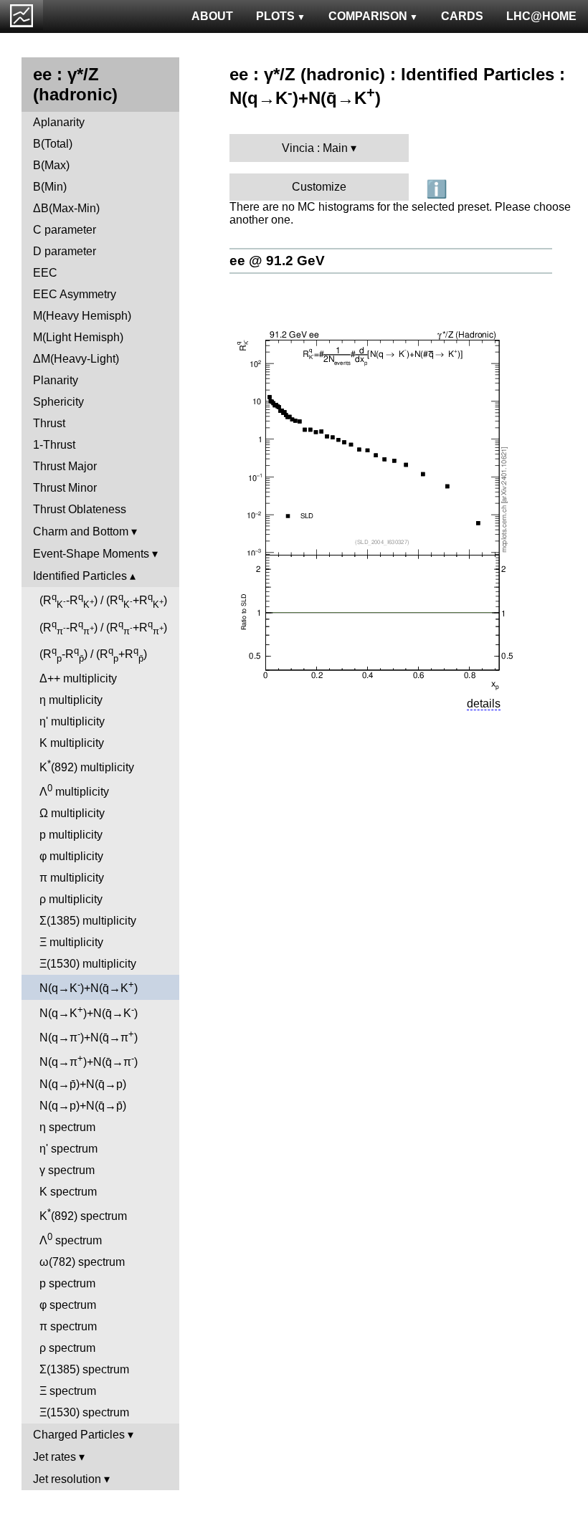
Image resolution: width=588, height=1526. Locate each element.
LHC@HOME (541, 16)
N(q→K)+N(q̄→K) (88, 986)
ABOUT (212, 16)
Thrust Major (65, 466)
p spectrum (67, 1283)
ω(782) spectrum (82, 1262)
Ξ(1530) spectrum (84, 1412)
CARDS (462, 16)
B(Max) (51, 165)
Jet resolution (67, 1479)
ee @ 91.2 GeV (277, 260)
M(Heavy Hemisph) (82, 316)
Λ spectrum (70, 1238)
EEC (45, 273)
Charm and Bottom (80, 531)
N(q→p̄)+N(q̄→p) (82, 1084)
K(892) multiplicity (86, 765)
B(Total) (52, 144)
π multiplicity (71, 878)
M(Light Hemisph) (78, 337)
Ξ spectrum (67, 1391)
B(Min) (50, 187)
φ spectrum (67, 1305)
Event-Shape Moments (91, 554)
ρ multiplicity (71, 899)
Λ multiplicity (74, 790)
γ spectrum (67, 1170)
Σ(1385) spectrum (84, 1369)
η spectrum (67, 1127)
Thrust (49, 423)
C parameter (64, 230)
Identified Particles (80, 576)
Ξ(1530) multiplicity (87, 964)
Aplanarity (59, 122)
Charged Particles (79, 1435)
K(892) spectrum (83, 1214)
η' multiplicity (72, 721)
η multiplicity (71, 700)
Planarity (55, 380)
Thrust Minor (65, 488)
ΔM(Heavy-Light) (76, 359)
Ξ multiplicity (71, 942)
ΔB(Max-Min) (66, 208)
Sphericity (58, 402)
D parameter (64, 251)
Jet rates (54, 1457)
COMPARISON (367, 16)
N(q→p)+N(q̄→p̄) (82, 1106)
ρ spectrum (67, 1348)
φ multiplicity (71, 856)
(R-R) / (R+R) (103, 600)
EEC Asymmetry (74, 294)
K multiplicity (71, 743)
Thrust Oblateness (79, 509)
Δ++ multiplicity (78, 678)
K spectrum (68, 1192)
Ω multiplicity (72, 813)
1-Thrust (54, 445)
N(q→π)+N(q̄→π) (88, 1036)
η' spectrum (68, 1149)
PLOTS (275, 16)
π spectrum (68, 1326)
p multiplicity (71, 835)
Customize (319, 187)
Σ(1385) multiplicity (87, 921)
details (484, 703)
